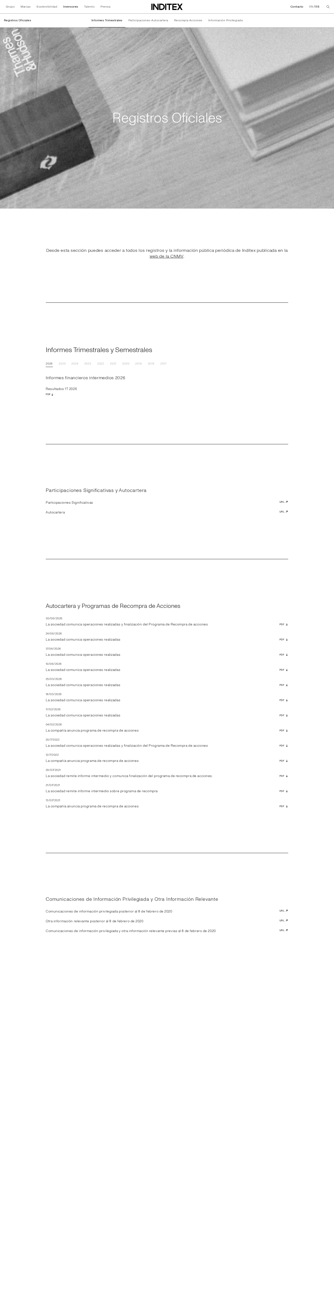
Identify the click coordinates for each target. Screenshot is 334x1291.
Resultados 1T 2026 (61, 391)
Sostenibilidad (46, 7)
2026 (49, 364)
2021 (113, 364)
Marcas (26, 7)
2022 (100, 364)
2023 (87, 364)
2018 (151, 364)
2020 (125, 364)
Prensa (105, 7)
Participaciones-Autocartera (148, 20)
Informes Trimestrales (106, 20)
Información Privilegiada (225, 20)
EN (311, 7)
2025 (62, 364)
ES (317, 7)
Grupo (10, 7)
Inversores (70, 7)
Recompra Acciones (188, 20)
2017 (163, 364)
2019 (138, 364)
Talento (89, 7)
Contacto (296, 7)
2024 (74, 364)
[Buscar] (328, 7)
